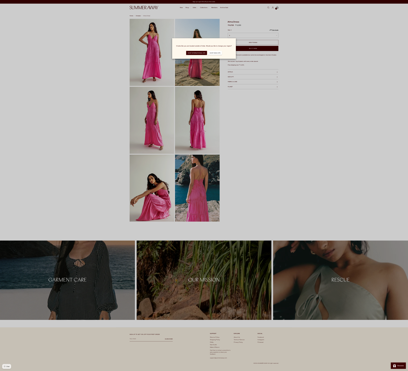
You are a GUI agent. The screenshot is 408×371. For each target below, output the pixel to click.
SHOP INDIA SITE (215, 53)
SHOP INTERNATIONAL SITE (196, 53)
